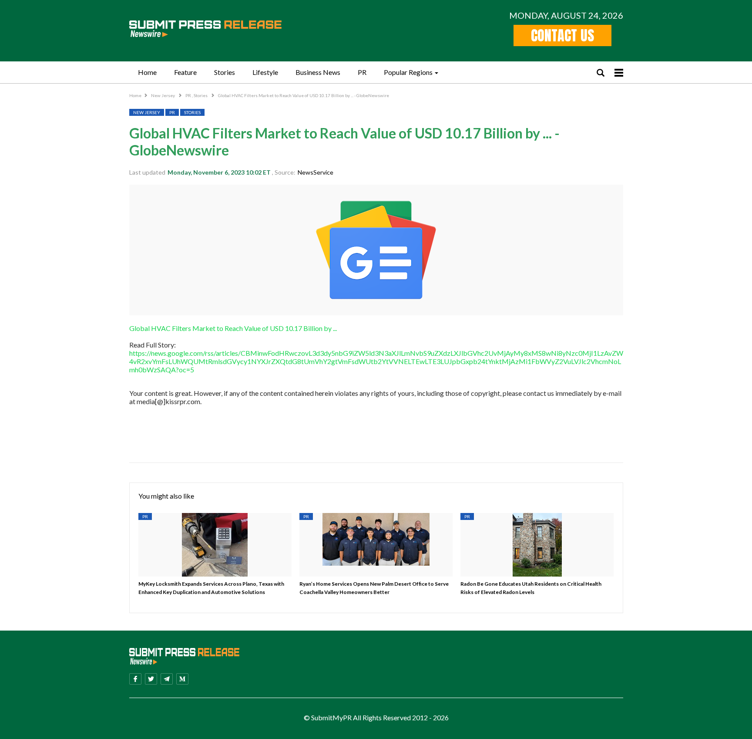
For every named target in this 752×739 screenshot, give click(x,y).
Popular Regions (408, 72)
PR (362, 72)
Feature (185, 72)
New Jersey (163, 95)
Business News (317, 72)
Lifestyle (265, 72)
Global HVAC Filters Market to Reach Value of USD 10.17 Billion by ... (233, 328)
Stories (224, 72)
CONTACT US (562, 35)
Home (147, 72)
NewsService (315, 172)
